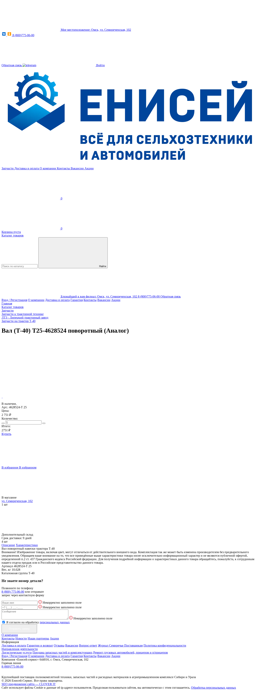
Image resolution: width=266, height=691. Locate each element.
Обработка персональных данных (213, 687)
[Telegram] (29, 65)
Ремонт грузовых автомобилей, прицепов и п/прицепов (130, 652)
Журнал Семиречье (111, 645)
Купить (6, 434)
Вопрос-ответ (88, 645)
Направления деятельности (20, 649)
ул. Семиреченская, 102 (17, 501)
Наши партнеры (38, 638)
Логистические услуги (17, 652)
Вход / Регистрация (14, 300)
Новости (21, 638)
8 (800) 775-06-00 (13, 591)
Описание (8, 545)
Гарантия (76, 300)
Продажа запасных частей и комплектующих (62, 652)
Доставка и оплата (27, 168)
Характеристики (27, 545)
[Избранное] (31, 366)
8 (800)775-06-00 (23, 35)
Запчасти (8, 168)
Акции (89, 168)
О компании (48, 168)
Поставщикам (133, 645)
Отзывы (59, 645)
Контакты (64, 168)
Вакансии (78, 168)
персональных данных (55, 622)
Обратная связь (12, 65)
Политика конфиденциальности (165, 645)
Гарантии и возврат (40, 645)
